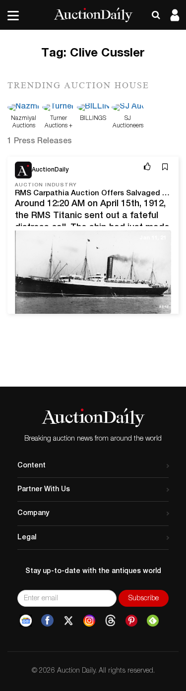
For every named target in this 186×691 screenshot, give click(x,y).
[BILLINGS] (93, 108)
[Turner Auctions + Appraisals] (58, 108)
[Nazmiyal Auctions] (23, 108)
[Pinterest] (131, 620)
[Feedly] (153, 620)
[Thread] (110, 620)
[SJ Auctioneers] (128, 108)
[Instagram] (89, 620)
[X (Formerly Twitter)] (68, 620)
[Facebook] (47, 620)
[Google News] (26, 620)
